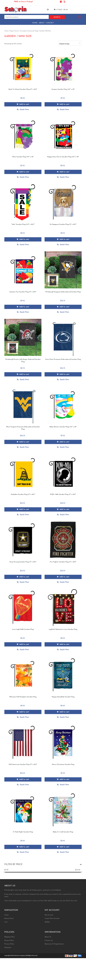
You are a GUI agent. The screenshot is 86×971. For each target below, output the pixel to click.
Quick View (24, 109)
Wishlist (47, 922)
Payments (7, 947)
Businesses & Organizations (54, 944)
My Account (50, 10)
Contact (50, 23)
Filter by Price (13, 864)
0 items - (61, 10)
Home (34, 23)
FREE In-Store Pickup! (23, 2)
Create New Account (52, 918)
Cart (6, 922)
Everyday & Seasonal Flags (29, 31)
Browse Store (9, 918)
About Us (48, 937)
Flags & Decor (14, 31)
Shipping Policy (9, 937)
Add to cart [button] (24, 104)
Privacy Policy (9, 944)
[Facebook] (60, 2)
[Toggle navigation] (79, 17)
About (41, 23)
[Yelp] (64, 2)
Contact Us (49, 940)
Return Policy (9, 940)
